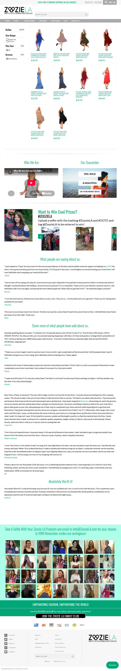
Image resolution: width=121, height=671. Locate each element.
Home (7, 20)
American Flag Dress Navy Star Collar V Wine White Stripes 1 (61, 55)
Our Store (58, 639)
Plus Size (11, 41)
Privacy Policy (59, 643)
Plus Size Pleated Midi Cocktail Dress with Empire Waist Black (60, 133)
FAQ (65, 20)
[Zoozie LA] (18, 10)
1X (9, 50)
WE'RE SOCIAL (55, 20)
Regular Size (12, 39)
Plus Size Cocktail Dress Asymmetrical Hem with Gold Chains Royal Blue (38, 55)
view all (21, 29)
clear (22, 46)
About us (47, 661)
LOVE (109, 266)
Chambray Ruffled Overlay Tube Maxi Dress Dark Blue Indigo (61, 93)
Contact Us (75, 20)
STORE (16, 20)
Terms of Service (60, 647)
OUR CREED (43, 20)
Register (88, 2)
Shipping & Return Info (42, 643)
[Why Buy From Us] (90, 183)
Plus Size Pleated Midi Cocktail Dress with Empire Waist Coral (105, 93)
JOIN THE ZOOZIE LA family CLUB (60, 616)
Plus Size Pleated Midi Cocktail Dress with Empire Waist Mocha (37, 133)
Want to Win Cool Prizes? (57, 212)
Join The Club (59, 651)
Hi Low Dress (12, 59)
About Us (38, 635)
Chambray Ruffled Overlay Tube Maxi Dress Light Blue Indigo (38, 93)
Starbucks (84, 401)
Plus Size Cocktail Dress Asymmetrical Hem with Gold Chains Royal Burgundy (83, 94)
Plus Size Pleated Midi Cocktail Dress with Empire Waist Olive (82, 55)
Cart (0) (111, 2)
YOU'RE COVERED (29, 20)
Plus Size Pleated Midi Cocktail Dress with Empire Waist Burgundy (105, 55)
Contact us (38, 647)
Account (98, 2)
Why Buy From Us (59, 661)
